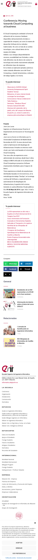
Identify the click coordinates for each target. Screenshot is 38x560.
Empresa (6, 475)
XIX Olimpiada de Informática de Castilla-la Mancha (25, 341)
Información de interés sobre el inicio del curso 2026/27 (25, 304)
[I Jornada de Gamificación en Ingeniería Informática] (9, 330)
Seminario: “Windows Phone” (16, 103)
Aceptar (19, 543)
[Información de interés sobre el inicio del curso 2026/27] (9, 305)
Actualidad (5, 501)
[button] (35, 523)
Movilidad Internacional (9, 462)
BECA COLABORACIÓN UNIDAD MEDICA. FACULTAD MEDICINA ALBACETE (17, 244)
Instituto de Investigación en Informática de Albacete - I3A (18, 504)
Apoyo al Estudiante (8, 437)
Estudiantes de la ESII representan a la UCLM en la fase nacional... (25, 292)
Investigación (9, 497)
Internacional (9, 455)
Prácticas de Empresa (9, 481)
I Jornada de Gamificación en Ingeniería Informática (25, 329)
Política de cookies (11, 558)
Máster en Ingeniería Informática (12, 420)
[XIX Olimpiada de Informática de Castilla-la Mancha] (9, 342)
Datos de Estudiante (8, 435)
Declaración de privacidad (24, 558)
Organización (6, 394)
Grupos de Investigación (9, 508)
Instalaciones (6, 397)
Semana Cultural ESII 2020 (15, 106)
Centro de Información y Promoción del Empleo (17, 484)
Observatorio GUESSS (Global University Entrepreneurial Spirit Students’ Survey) (17, 89)
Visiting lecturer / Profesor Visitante (13, 470)
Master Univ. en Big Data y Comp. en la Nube (16, 423)
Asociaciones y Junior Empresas (12, 489)
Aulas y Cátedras (7, 487)
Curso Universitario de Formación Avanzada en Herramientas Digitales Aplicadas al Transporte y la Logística (19, 221)
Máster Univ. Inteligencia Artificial (12, 426)
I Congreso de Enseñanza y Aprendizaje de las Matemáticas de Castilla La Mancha (18, 232)
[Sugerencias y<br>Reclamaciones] (19, 515)
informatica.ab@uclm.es (10, 382)
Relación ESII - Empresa (9, 479)
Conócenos (5, 391)
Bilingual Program (7, 464)
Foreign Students (7, 440)
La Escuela (7, 387)
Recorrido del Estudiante (9, 450)
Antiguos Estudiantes (8, 445)
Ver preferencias (19, 553)
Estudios (6, 407)
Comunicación (6, 399)
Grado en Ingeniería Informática (12, 411)
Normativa (5, 402)
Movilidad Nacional (8, 459)
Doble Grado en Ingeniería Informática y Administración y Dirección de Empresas (14, 414)
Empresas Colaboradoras (10, 492)
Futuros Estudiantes (8, 442)
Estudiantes (8, 430)
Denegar (19, 548)
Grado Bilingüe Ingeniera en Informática (14, 418)
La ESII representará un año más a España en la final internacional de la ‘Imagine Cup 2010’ (19, 214)
